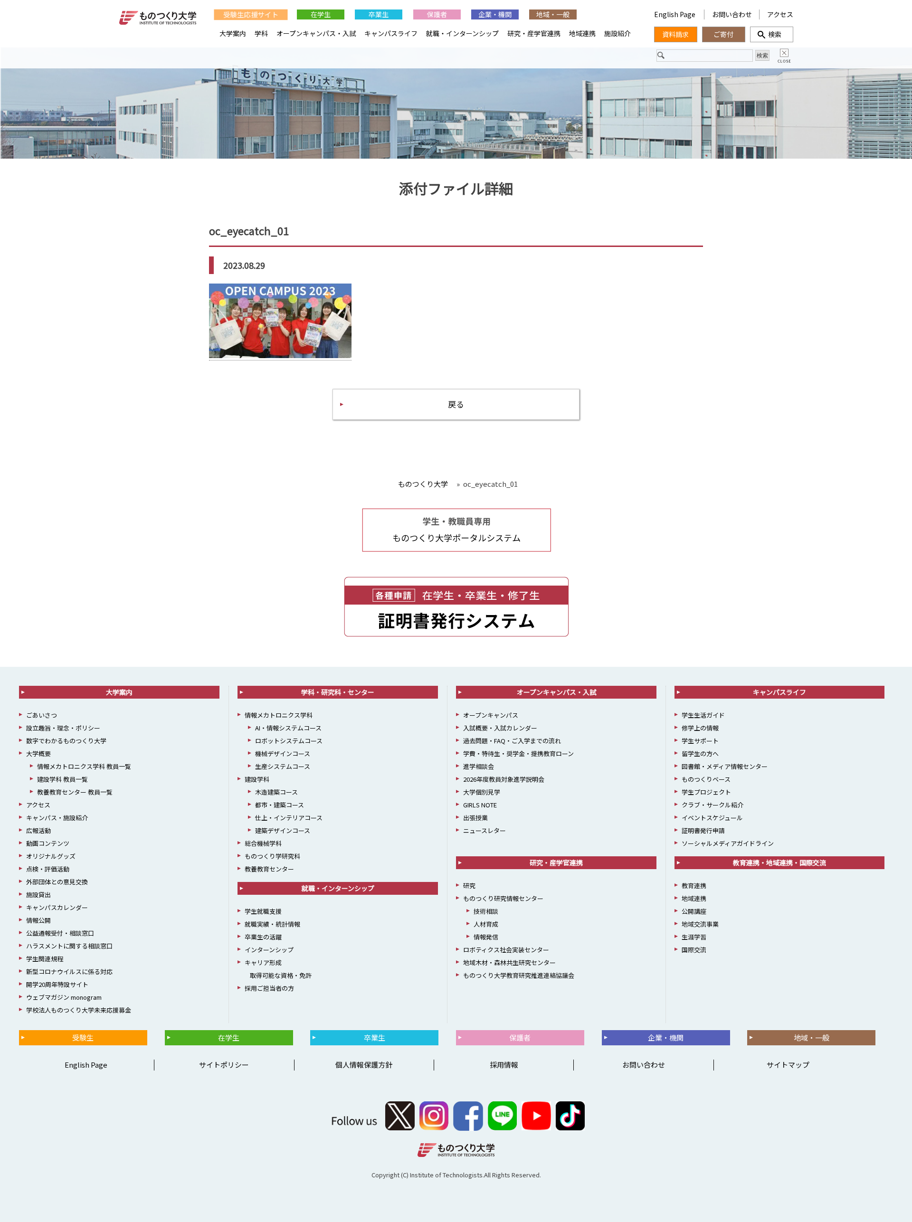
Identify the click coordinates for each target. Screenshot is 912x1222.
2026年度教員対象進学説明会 (503, 779)
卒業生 (379, 14)
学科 (261, 33)
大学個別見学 (481, 791)
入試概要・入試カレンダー (500, 727)
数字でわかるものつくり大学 (66, 740)
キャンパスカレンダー (57, 907)
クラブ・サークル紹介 (712, 804)
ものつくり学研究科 (272, 856)
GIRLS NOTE (480, 804)
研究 (469, 885)
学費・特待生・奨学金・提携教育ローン (518, 753)
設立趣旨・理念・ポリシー (63, 727)
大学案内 (232, 33)
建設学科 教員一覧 (62, 779)
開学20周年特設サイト (57, 984)
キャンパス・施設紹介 (57, 817)
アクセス (780, 14)
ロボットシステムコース (289, 740)
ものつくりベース (706, 779)
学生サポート (700, 740)
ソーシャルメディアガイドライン (728, 843)
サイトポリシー (224, 1065)
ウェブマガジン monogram (64, 997)
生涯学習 (694, 936)
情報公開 (38, 920)
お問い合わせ (732, 14)
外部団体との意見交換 (57, 881)
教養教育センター (269, 868)
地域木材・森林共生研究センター (509, 962)
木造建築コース (276, 791)
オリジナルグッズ (51, 856)
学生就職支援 (263, 911)
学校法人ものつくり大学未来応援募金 (78, 1009)
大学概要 (38, 753)
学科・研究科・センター (337, 692)
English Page (675, 14)
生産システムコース (282, 766)
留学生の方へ (700, 753)
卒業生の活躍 (263, 936)
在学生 (321, 14)
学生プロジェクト (706, 791)
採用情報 (504, 1065)
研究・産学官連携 (533, 33)
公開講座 (694, 911)
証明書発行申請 (703, 830)
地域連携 (582, 33)
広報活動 (38, 830)
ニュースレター (484, 830)
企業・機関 (495, 14)
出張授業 (475, 817)
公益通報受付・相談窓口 (60, 933)
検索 (771, 34)
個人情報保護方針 (363, 1065)
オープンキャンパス (490, 715)
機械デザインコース (282, 753)
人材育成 (486, 923)
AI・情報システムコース (288, 727)
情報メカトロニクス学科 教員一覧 (84, 766)
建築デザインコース (282, 830)
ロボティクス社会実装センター (506, 949)
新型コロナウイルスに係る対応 (69, 971)
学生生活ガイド (703, 715)
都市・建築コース (279, 804)
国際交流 (694, 949)
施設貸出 (38, 894)
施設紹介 (617, 33)
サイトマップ (788, 1065)
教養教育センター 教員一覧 (75, 791)
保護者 (437, 14)
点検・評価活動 (47, 868)
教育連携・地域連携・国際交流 (779, 862)
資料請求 (675, 34)
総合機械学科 (263, 843)
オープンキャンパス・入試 (316, 33)
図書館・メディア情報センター (725, 766)
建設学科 (257, 779)
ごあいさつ (41, 715)
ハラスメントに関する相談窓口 (69, 945)
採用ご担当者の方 (269, 988)
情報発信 (486, 936)
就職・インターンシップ (462, 33)
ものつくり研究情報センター (503, 898)
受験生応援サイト (250, 14)
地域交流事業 (700, 923)
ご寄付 (723, 34)
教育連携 (694, 885)
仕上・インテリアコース (289, 817)
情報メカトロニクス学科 (279, 715)
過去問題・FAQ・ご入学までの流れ (512, 740)
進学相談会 (478, 766)
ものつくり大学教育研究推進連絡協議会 (518, 975)
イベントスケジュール (712, 817)
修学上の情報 (700, 727)
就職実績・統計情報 (272, 923)
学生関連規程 (44, 958)
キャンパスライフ (391, 33)
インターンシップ (269, 949)
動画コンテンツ (47, 843)
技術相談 (486, 911)
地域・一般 (553, 14)
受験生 (83, 1037)
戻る (456, 404)
